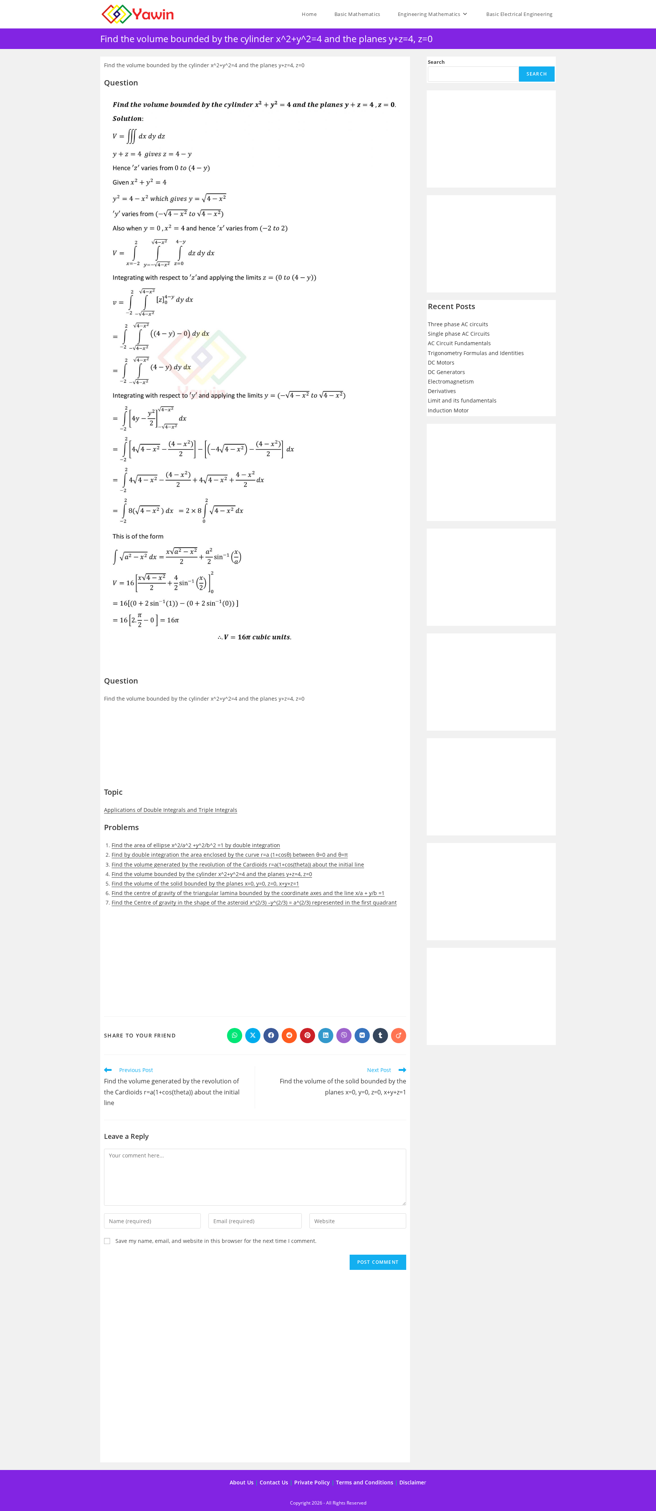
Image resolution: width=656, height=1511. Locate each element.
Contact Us (274, 1482)
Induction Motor (448, 410)
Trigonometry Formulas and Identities (476, 353)
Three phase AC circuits (458, 324)
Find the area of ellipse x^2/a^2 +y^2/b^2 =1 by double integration (196, 845)
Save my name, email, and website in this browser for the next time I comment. (216, 1240)
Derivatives (442, 391)
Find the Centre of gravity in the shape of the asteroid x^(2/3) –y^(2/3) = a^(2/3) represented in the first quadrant (254, 902)
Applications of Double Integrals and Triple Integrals (170, 809)
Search (436, 61)
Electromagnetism (451, 381)
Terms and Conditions (364, 1482)
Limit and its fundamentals (462, 400)
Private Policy (312, 1482)
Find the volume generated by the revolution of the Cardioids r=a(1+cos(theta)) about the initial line (238, 864)
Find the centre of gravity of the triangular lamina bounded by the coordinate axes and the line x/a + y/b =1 (248, 893)
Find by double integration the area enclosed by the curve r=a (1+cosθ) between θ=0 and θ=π (230, 854)
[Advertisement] (255, 749)
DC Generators (446, 372)
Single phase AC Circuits (459, 333)
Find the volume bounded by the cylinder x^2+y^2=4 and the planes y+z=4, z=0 (212, 874)
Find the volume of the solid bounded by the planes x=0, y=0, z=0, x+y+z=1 (205, 883)
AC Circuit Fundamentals (459, 343)
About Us (242, 1482)
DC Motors (441, 362)
